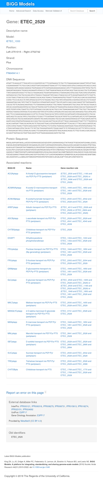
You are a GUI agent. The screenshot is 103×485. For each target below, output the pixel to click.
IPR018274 (83, 406)
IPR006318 (37, 406)
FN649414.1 (13, 73)
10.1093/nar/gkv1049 (41, 467)
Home (11, 10)
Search (92, 11)
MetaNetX (25, 420)
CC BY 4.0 (36, 420)
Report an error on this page (25, 392)
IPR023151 (16, 409)
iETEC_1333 (13, 41)
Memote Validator (53, 10)
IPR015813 (71, 406)
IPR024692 (28, 409)
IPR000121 (25, 406)
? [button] (45, 392)
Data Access (38, 10)
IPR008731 (60, 406)
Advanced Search (23, 10)
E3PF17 (23, 412)
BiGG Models (20, 3)
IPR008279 (48, 406)
